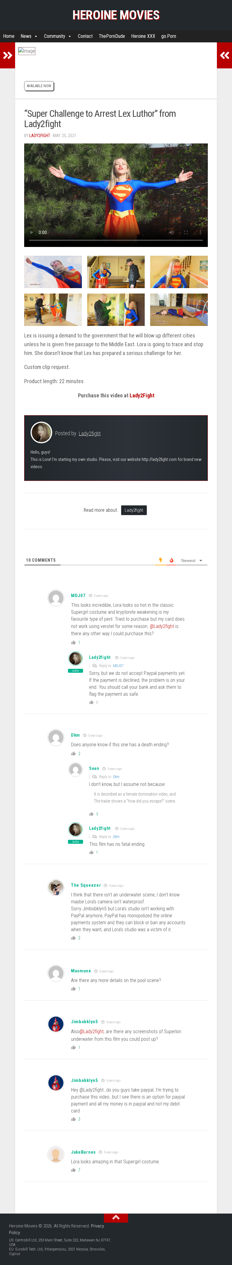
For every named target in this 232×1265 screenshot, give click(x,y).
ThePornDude (112, 36)
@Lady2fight (162, 626)
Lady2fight (39, 135)
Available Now (39, 86)
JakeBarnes (83, 1152)
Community (54, 36)
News (26, 36)
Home (8, 36)
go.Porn (168, 36)
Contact (85, 36)
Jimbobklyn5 (84, 1021)
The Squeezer (86, 885)
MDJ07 (118, 665)
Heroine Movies (116, 15)
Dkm (116, 776)
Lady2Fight (142, 395)
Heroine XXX (143, 36)
